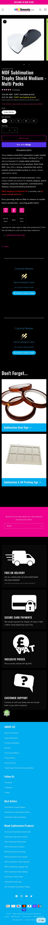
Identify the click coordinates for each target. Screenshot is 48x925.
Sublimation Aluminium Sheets (16, 837)
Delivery (7, 748)
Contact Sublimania (11, 743)
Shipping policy (18, 920)
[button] (2, 9)
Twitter (7, 793)
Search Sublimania (11, 733)
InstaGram (8, 787)
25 (26, 121)
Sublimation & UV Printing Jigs (21, 482)
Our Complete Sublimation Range (17, 887)
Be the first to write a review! (24, 293)
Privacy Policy (9, 758)
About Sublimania (11, 738)
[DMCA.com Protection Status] (5, 716)
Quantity (5, 126)
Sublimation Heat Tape (15, 235)
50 (34, 121)
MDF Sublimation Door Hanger (16, 857)
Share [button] (6, 246)
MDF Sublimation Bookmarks (15, 842)
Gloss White (9, 112)
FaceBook (8, 783)
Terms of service (38, 916)
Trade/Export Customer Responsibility (19, 768)
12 (18, 121)
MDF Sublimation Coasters (14, 847)
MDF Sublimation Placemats (15, 852)
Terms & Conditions (11, 753)
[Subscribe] (41, 526)
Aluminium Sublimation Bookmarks (17, 832)
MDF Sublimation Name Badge (16, 872)
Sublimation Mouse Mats (13, 877)
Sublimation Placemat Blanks (15, 817)
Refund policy (15, 916)
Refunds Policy (10, 763)
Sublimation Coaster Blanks (14, 807)
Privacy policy (26, 916)
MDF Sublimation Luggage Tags (16, 867)
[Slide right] (28, 64)
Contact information (31, 920)
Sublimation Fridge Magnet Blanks (17, 812)
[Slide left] (19, 64)
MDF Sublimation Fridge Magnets (17, 862)
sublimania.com (21, 913)
